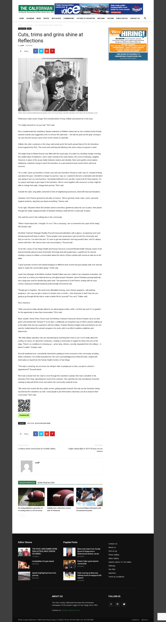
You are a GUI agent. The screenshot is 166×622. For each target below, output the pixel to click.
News (39, 18)
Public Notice (122, 18)
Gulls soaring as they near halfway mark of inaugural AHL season (89, 575)
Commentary (68, 18)
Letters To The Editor (86, 18)
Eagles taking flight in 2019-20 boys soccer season (86, 450)
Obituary (101, 18)
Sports (46, 18)
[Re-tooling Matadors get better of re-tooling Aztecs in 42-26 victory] (31, 497)
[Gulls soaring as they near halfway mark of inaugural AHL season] (69, 576)
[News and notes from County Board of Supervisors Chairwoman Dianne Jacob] (69, 552)
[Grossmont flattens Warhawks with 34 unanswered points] (89, 497)
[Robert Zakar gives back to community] (69, 564)
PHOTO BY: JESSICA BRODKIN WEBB (38, 423)
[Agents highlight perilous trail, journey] (24, 576)
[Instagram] (117, 604)
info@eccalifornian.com (70, 610)
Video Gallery (114, 558)
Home (21, 18)
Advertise (112, 573)
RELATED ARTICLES (27, 483)
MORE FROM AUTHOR (46, 483)
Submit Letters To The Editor (120, 562)
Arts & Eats (56, 18)
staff (22, 45)
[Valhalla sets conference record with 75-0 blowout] (60, 497)
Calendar (30, 18)
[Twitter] (124, 604)
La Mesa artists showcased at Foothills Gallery (36, 449)
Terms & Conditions (116, 576)
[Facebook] (111, 604)
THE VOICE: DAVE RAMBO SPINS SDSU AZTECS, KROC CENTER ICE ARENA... (44, 551)
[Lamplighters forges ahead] (24, 564)
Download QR (24, 415)
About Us (112, 547)
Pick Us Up (113, 551)
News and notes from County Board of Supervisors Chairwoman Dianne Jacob (88, 551)
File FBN (110, 18)
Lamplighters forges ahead (43, 561)
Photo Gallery (114, 555)
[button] (145, 18)
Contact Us (135, 18)
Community (29, 25)
